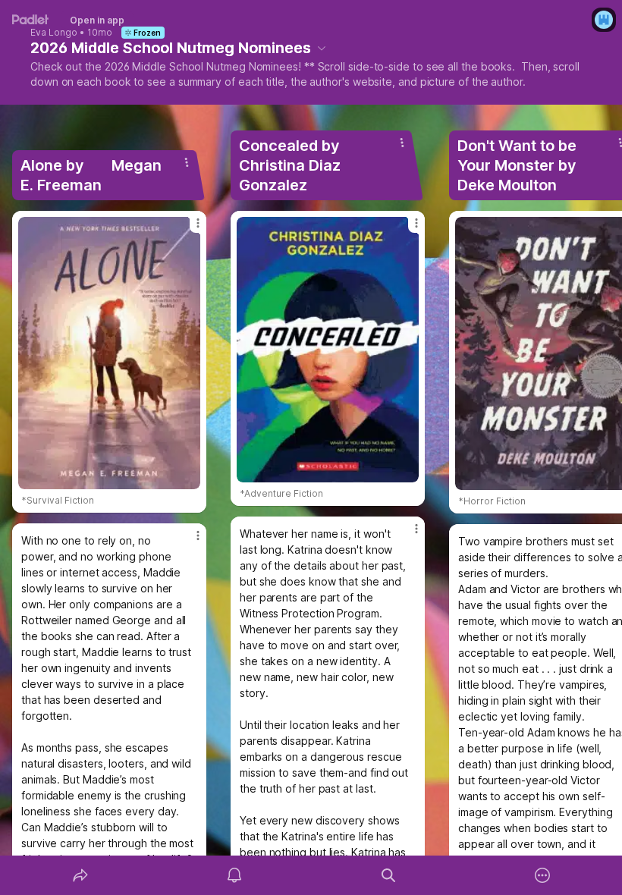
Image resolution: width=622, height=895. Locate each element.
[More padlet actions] (542, 875)
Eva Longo (53, 32)
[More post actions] (188, 229)
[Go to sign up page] (604, 20)
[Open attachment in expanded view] (109, 353)
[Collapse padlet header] (321, 47)
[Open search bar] (388, 875)
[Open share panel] (80, 875)
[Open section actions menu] (186, 162)
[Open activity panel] (234, 875)
